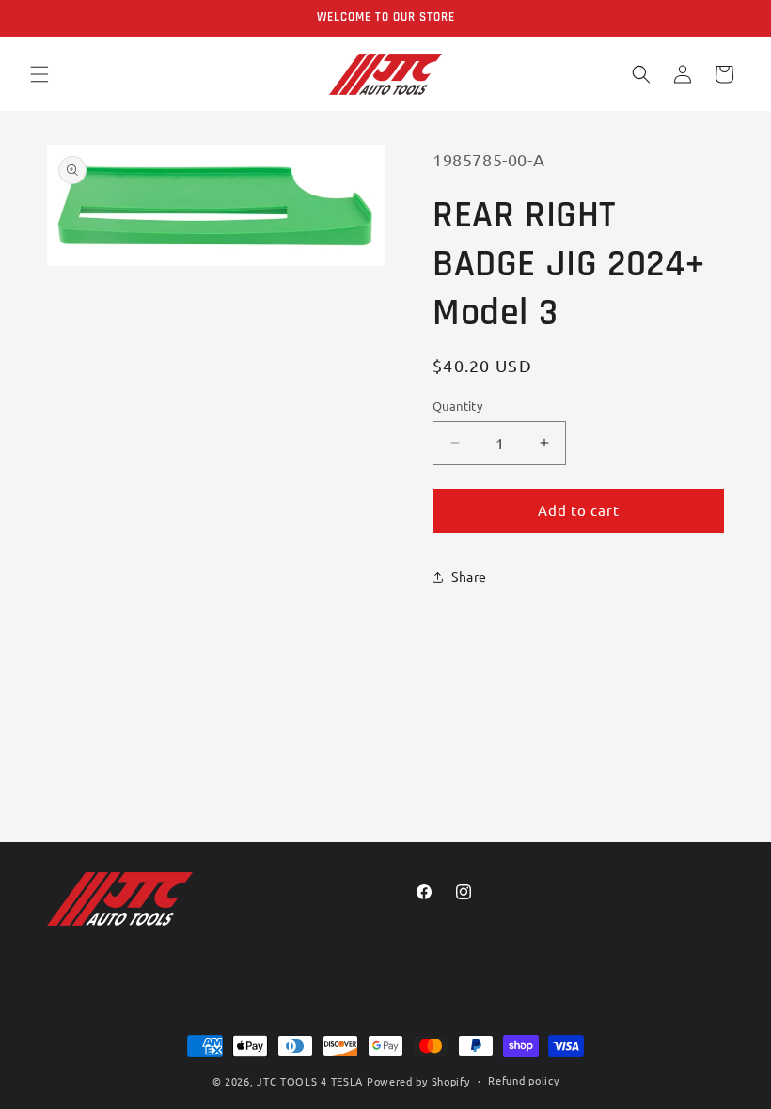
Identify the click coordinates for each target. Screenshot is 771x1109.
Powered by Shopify (418, 1080)
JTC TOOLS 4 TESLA (310, 1080)
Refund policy (523, 1079)
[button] (39, 74)
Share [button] (469, 576)
